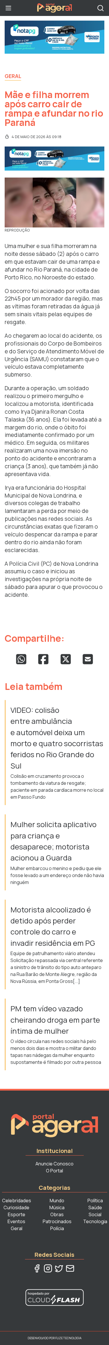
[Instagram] (48, 1268)
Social (95, 1214)
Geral (13, 76)
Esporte (16, 1214)
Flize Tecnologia (68, 1338)
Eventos (16, 1221)
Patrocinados (57, 1221)
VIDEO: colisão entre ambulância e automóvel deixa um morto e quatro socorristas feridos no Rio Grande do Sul (56, 738)
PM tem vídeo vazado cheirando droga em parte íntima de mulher (55, 1020)
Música (57, 1207)
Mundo (57, 1200)
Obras (57, 1214)
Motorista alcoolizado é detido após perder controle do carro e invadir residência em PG (53, 926)
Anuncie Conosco (54, 1163)
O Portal (54, 1170)
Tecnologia (95, 1221)
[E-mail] (70, 1268)
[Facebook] (37, 1268)
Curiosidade (16, 1207)
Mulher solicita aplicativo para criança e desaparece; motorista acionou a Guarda (53, 841)
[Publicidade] (54, 37)
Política (95, 1200)
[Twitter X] (59, 1268)
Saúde (95, 1207)
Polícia (57, 1228)
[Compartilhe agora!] (21, 659)
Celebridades (16, 1200)
